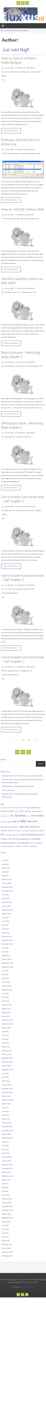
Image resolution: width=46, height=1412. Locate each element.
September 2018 (7, 951)
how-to (6, 71)
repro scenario (21, 359)
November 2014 (7, 1046)
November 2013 (7, 1077)
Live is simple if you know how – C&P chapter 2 (22, 566)
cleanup (28, 795)
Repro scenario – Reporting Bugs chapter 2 (20, 348)
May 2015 (5, 1023)
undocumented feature (28, 150)
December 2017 (7, 974)
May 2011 (5, 1172)
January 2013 (6, 1107)
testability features (8, 827)
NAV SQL (17, 214)
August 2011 (6, 1164)
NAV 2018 (11, 815)
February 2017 (7, 989)
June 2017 (5, 978)
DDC (12, 800)
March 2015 (6, 1031)
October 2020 (6, 898)
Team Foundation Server (32, 818)
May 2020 (5, 909)
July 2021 (5, 879)
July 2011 (5, 1168)
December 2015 (7, 1004)
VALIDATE (18, 831)
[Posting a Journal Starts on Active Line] (23, 166)
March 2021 (6, 883)
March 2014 (6, 1065)
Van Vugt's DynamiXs (12, 8)
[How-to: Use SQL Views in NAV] (23, 232)
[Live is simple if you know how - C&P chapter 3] (23, 525)
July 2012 (5, 1126)
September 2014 (7, 1054)
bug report (11, 359)
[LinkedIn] (23, 3)
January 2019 (6, 944)
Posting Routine (13, 150)
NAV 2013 (24, 811)
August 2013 (6, 1088)
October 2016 (6, 993)
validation (25, 831)
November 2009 (7, 1240)
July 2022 (5, 856)
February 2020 (7, 921)
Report (13, 287)
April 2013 (5, 1099)
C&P (13, 501)
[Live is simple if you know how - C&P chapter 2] (23, 602)
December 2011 (7, 1149)
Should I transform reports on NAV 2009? (22, 276)
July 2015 (5, 1016)
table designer (24, 71)
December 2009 (7, 1236)
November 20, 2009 (23, 425)
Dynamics (20, 799)
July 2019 (5, 932)
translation (38, 827)
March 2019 (6, 940)
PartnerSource (33, 815)
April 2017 (5, 982)
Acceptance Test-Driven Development (11, 792)
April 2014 (5, 1061)
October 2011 (6, 1156)
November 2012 (7, 1115)
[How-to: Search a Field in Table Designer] (23, 95)
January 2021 (6, 890)
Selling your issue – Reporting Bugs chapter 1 (22, 418)
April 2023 (5, 848)
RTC (18, 287)
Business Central (7, 795)
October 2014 (6, 1050)
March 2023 (6, 852)
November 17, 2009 (23, 653)
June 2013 (5, 1096)
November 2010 (7, 1194)
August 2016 (6, 997)
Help (9, 806)
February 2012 (7, 1141)
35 (23, 724)
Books (39, 792)
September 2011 (7, 1160)
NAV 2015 (35, 811)
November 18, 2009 (23, 574)
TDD (17, 819)
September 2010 (7, 1202)
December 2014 (7, 1042)
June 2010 (5, 1213)
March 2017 (6, 985)
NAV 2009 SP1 (14, 811)
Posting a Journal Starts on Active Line (20, 139)
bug (5, 359)
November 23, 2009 (23, 356)
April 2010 (5, 1221)
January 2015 (6, 1039)
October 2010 (6, 1198)
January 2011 (6, 1187)
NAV (11, 71)
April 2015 (5, 1027)
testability (35, 823)
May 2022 (5, 860)
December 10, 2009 (23, 68)
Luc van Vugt (16, 49)
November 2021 (7, 875)
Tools (32, 827)
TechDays (4, 823)
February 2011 (7, 1183)
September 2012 (7, 1122)
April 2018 (5, 963)
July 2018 (5, 955)
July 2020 (5, 902)
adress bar (7, 501)
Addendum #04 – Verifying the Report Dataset (18, 771)
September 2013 (7, 1084)
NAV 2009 (7, 287)
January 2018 (6, 970)
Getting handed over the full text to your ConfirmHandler (22, 760)
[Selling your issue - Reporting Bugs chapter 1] (23, 446)
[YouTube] (27, 3)
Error (28, 800)
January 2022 (6, 867)
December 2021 (7, 871)
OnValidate (25, 815)
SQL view (32, 214)
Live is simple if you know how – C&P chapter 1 (22, 646)
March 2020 (6, 917)
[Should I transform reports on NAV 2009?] (23, 304)
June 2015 (5, 1020)
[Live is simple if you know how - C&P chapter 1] (23, 681)
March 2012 (6, 1137)
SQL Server (24, 214)
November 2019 (7, 928)
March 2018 (6, 966)
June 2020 (5, 906)
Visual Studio (33, 831)
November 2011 (7, 1153)
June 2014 (5, 1058)
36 (29, 724)
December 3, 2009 (23, 211)
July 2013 (5, 1092)
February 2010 (7, 1229)
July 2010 (5, 1210)
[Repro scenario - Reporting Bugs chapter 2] (23, 377)
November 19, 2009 (23, 498)
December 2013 (7, 1073)
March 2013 (6, 1103)
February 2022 (7, 864)
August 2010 (6, 1206)
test (10, 823)
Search (16, 71)
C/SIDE (21, 796)
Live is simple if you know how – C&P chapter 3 (22, 490)
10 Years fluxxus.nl (8, 774)
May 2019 (5, 936)
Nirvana (22, 1271)
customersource (5, 800)
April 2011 (5, 1175)
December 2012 (7, 1111)
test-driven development (22, 823)
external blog (37, 799)
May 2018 (5, 959)
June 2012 (5, 1130)
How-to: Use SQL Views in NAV (22, 205)
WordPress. (30, 1271)
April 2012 (5, 1134)
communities (36, 796)
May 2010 (5, 1217)
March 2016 (6, 1001)
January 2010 (6, 1232)
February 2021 (7, 886)
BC (34, 68)
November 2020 (7, 894)
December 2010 (7, 1191)
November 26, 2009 (23, 283)
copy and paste (21, 501)
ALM (23, 792)
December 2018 (7, 947)
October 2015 (6, 1012)
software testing (32, 359)
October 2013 (6, 1080)
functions (27, 577)
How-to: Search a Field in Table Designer (19, 60)
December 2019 (7, 925)
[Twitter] (18, 3)
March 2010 (6, 1225)
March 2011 (6, 1179)
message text (24, 657)
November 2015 (7, 1008)
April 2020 (5, 913)
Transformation (26, 287)
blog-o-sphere (31, 792)
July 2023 (5, 845)
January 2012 (6, 1145)
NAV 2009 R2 (5, 811)
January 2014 (6, 1069)
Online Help (18, 815)
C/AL (5, 577)
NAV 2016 (4, 815)
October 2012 (6, 1118)
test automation (23, 827)
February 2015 (7, 1035)
